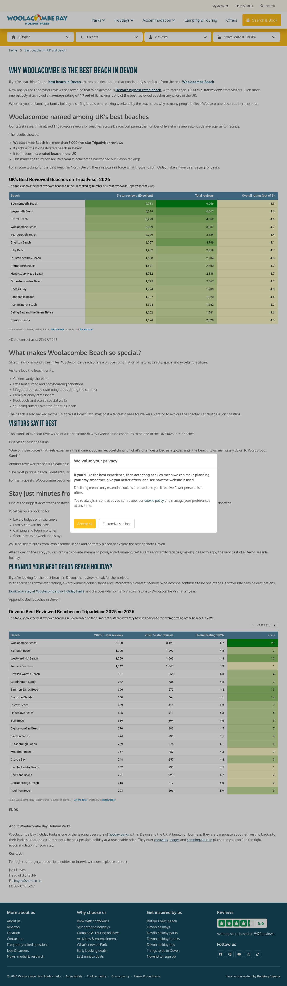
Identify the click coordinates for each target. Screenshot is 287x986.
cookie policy (154, 500)
